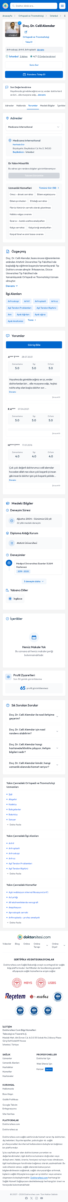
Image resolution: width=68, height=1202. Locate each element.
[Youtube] (41, 1198)
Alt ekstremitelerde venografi (23, 902)
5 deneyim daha (32, 581)
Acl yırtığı (13, 897)
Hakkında (21, 105)
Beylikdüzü (18, 152)
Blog (17, 943)
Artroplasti (40, 301)
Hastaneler (8, 1076)
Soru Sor (34, 65)
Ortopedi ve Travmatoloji (31, 15)
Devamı (12, 392)
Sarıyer (12, 819)
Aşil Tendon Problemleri (19, 307)
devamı (40, 49)
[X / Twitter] (31, 1198)
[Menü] (62, 6)
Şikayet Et (56, 397)
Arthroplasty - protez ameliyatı (24, 917)
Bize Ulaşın (8, 1094)
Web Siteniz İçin (44, 1063)
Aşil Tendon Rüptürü (46, 307)
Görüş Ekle (34, 344)
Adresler (9, 105)
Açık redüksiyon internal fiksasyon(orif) (28, 892)
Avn (10, 314)
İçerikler (61, 105)
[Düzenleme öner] (26, 31)
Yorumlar (33, 105)
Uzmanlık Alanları (11, 1062)
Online (26, 943)
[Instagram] (36, 1198)
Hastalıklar (8, 1067)
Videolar (7, 943)
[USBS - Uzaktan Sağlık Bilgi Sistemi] (46, 983)
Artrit (27, 301)
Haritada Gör (19, 144)
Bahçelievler (15, 809)
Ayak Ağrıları (23, 314)
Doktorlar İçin (43, 1058)
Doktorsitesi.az (10, 1129)
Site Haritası (9, 1114)
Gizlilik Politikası (10, 1099)
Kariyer (44, 1069)
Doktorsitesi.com (11, 1124)
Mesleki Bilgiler (47, 105)
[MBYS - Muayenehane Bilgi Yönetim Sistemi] (22, 983)
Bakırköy (13, 814)
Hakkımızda (8, 1088)
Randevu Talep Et (36, 74)
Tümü (31, 320)
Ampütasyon (15, 907)
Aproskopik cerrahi (18, 912)
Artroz (54, 301)
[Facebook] (26, 1198)
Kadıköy (13, 804)
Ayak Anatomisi (15, 321)
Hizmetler (7, 1071)
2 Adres (24, 56)
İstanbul (54, 15)
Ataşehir (13, 799)
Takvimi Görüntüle (34, 175)
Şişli (10, 794)
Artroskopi (13, 301)
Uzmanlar (7, 1058)
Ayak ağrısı (40, 314)
